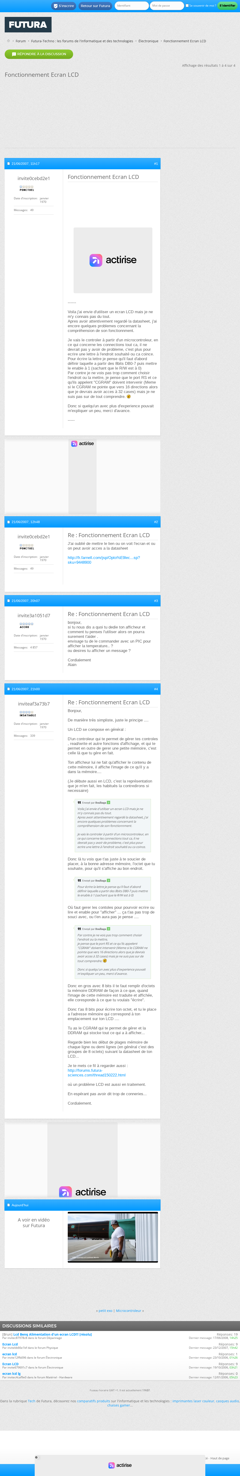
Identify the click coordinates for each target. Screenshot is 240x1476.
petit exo (105, 1310)
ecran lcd (9, 1354)
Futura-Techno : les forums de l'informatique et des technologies (82, 41)
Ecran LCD (10, 1364)
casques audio (227, 1401)
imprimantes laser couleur (193, 1401)
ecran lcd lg (11, 1373)
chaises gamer (118, 1405)
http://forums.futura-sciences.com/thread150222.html (97, 1072)
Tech (31, 1401)
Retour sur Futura (95, 6)
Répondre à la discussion (39, 54)
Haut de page (219, 1458)
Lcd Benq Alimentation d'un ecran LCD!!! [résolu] (52, 1334)
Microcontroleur (128, 1310)
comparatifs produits (93, 1401)
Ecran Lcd (10, 1344)
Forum (21, 41)
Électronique (148, 41)
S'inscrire (63, 6)
